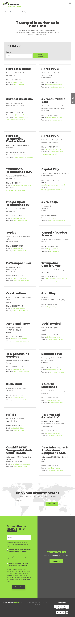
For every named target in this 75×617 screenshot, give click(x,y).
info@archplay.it (51, 307)
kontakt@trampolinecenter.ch (56, 278)
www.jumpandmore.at (21, 341)
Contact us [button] (56, 561)
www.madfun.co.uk (55, 435)
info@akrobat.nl (16, 82)
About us (44, 602)
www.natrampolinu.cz (21, 280)
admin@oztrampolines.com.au (21, 115)
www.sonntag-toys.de (56, 372)
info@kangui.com (52, 249)
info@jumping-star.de (18, 369)
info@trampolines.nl (18, 218)
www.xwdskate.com (56, 403)
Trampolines (16, 12)
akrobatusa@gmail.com (54, 85)
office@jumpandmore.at (19, 339)
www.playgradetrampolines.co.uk (52, 190)
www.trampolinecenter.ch (58, 281)
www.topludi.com (20, 251)
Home (7, 12)
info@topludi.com (17, 248)
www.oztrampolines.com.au (15, 119)
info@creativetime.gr (18, 308)
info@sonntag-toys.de (53, 370)
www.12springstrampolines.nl (16, 190)
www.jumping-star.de (21, 372)
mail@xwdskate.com (53, 400)
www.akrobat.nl (19, 85)
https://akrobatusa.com (57, 87)
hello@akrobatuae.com (54, 118)
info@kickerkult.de (17, 397)
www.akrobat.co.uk (57, 152)
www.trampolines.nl (21, 220)
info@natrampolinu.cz (18, 278)
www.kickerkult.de (20, 400)
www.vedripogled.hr (56, 339)
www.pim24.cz (19, 430)
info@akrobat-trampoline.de (20, 155)
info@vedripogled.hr (53, 337)
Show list (51, 504)
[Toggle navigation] (70, 3)
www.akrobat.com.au (21, 117)
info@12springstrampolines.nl (21, 185)
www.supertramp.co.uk (49, 154)
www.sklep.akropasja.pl (57, 220)
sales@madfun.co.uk (53, 433)
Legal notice (30, 602)
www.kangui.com (55, 251)
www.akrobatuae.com (56, 120)
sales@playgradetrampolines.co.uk (53, 185)
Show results (40, 55)
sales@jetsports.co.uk (53, 149)
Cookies (37, 602)
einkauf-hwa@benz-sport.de (20, 464)
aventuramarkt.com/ (56, 470)
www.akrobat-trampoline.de (23, 157)
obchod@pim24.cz (17, 428)
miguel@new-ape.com (53, 468)
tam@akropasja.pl (52, 218)
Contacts (37, 604)
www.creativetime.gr (21, 311)
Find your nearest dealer (29, 12)
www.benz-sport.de (20, 466)
